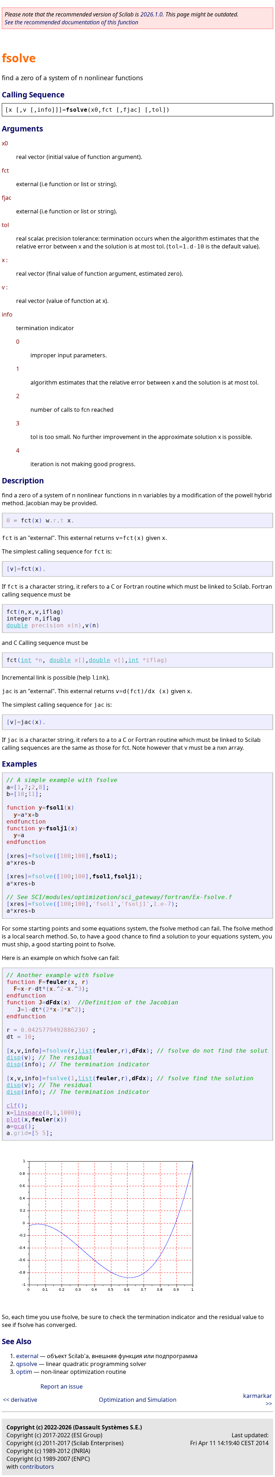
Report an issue (61, 1386)
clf (11, 1105)
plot (13, 1119)
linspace (28, 1112)
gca (19, 1126)
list (85, 1050)
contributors (37, 1467)
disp (13, 1057)
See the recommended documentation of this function (71, 22)
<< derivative (20, 1400)
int (26, 660)
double (17, 625)
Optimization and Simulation (138, 1400)
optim (24, 1372)
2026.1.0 (151, 14)
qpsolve (26, 1364)
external (27, 1356)
